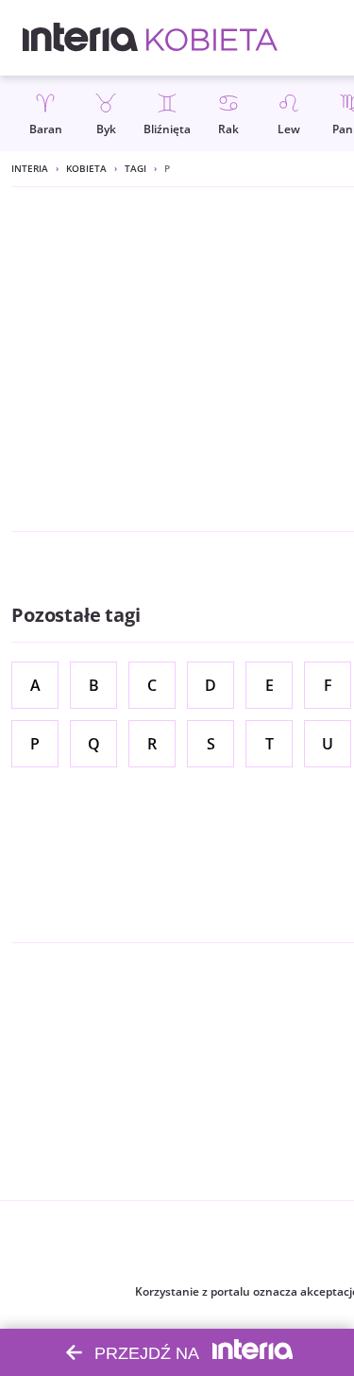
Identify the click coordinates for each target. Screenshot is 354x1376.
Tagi (135, 168)
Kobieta (86, 168)
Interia (29, 168)
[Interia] (81, 38)
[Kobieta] (212, 38)
